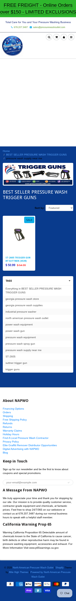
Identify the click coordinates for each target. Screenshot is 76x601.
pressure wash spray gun (20, 343)
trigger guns (13, 369)
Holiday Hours (11, 434)
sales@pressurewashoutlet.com (49, 27)
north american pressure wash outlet (27, 318)
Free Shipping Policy (15, 419)
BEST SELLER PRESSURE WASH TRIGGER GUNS (36, 154)
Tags (9, 280)
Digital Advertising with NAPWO (21, 448)
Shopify (60, 567)
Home (6, 151)
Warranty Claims (12, 430)
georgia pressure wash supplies (24, 305)
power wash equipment (19, 324)
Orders (7, 412)
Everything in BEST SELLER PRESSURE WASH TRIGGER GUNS (33, 290)
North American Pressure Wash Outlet (33, 567)
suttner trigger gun (16, 362)
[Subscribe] (68, 483)
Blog (5, 452)
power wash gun (15, 330)
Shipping (8, 416)
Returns (7, 426)
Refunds (8, 423)
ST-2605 (10, 356)
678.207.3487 (21, 27)
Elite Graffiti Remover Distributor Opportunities (30, 445)
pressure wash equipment (21, 337)
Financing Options (13, 408)
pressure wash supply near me (24, 350)
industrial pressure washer (21, 311)
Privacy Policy (11, 441)
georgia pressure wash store (22, 298)
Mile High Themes (18, 572)
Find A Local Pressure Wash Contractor (26, 437)
